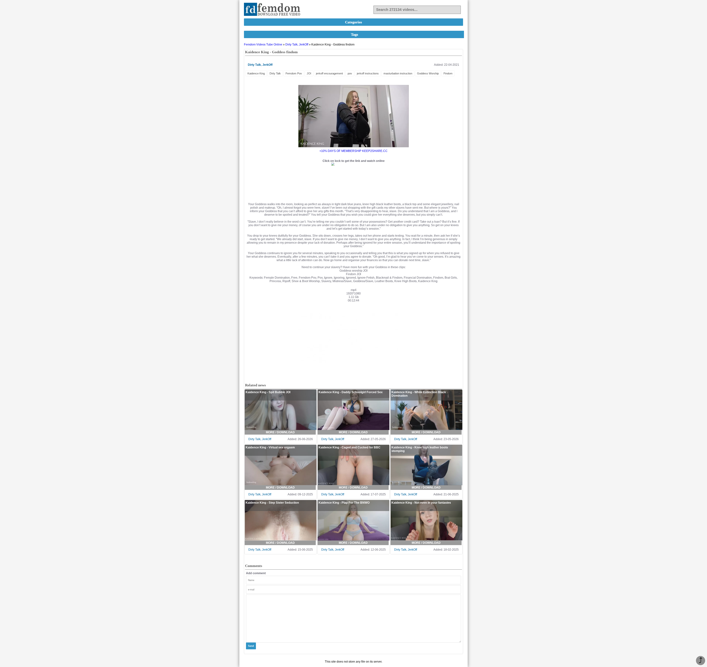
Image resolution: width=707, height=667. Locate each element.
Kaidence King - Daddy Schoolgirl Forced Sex (351, 392)
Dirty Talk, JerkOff (296, 44)
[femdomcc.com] (273, 9)
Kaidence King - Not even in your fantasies (421, 502)
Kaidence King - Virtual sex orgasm (270, 447)
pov (350, 73)
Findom (448, 73)
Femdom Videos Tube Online (263, 44)
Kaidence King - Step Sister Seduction (272, 502)
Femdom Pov (294, 73)
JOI (309, 73)
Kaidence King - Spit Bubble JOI (268, 392)
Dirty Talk (275, 73)
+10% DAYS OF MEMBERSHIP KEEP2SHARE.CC (353, 150)
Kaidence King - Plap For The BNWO (344, 502)
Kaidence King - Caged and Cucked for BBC (349, 447)
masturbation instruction (398, 73)
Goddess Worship (428, 73)
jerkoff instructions (368, 73)
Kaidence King (256, 73)
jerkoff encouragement (329, 73)
